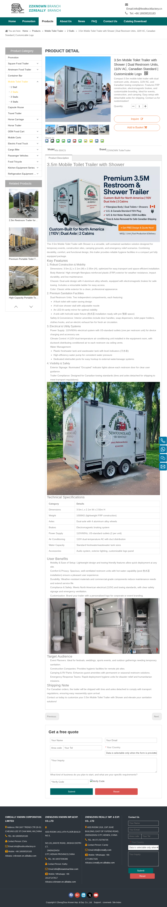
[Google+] (77, 895)
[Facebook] (71, 895)
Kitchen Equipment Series (21, 167)
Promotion (13, 57)
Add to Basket (135, 127)
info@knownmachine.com (66, 869)
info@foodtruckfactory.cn (148, 8)
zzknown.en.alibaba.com (64, 882)
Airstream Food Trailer (19, 69)
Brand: (102, 149)
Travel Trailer (15, 113)
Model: (51, 149)
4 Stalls (14, 101)
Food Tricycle (15, 161)
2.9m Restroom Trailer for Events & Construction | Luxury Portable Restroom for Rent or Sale (23, 220)
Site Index (116, 902)
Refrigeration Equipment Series (24, 173)
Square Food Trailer (18, 63)
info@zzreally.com (102, 850)
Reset (116, 791)
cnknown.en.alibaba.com (24, 856)
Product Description (59, 158)
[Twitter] (89, 895)
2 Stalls (14, 92)
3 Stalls (14, 97)
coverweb (107, 902)
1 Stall (14, 87)
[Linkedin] (83, 895)
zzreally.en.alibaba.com (103, 862)
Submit (71, 791)
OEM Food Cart (16, 131)
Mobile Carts (14, 137)
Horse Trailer (14, 125)
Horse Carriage (16, 119)
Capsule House (16, 107)
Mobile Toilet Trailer (18, 81)
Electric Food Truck (18, 143)
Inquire (135, 119)
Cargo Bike (13, 149)
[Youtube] (96, 895)
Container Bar (15, 75)
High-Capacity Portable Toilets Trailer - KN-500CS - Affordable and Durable (23, 297)
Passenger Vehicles (18, 155)
